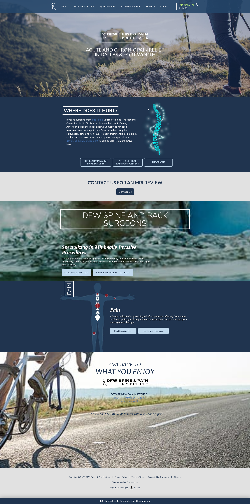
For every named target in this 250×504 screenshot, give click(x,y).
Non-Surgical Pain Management (127, 162)
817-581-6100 (114, 414)
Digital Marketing (118, 487)
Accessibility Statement (158, 477)
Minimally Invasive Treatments (113, 272)
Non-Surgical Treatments (153, 331)
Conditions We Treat (83, 6)
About (64, 6)
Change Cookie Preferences (125, 482)
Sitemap (177, 477)
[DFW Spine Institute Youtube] (183, 8)
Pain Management (130, 6)
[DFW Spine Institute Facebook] (179, 8)
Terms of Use (137, 477)
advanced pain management (82, 140)
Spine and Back (107, 6)
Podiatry (150, 6)
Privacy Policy (121, 477)
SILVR (137, 487)
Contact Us (166, 6)
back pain (97, 119)
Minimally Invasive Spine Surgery (96, 162)
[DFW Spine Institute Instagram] (186, 8)
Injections (158, 162)
